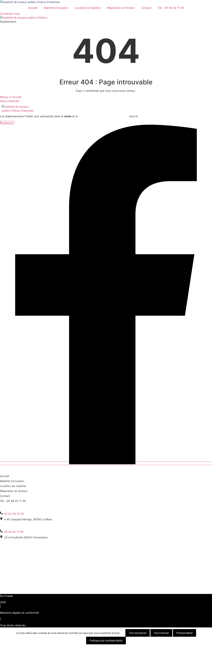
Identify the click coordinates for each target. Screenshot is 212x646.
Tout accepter (137, 633)
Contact (146, 7)
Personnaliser (184, 633)
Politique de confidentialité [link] (106, 640)
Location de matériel (88, 7)
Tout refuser (161, 633)
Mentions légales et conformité (19, 612)
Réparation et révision (121, 7)
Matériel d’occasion (56, 7)
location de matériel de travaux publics (103, 116)
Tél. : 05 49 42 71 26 (171, 7)
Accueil (32, 7)
